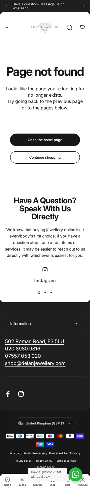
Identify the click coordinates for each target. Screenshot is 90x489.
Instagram (45, 280)
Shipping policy (45, 467)
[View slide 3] (51, 292)
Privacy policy (43, 460)
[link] (35, 363)
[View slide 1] (39, 292)
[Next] (83, 6)
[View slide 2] (45, 292)
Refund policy (23, 460)
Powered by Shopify (64, 453)
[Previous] (7, 6)
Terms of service (65, 460)
